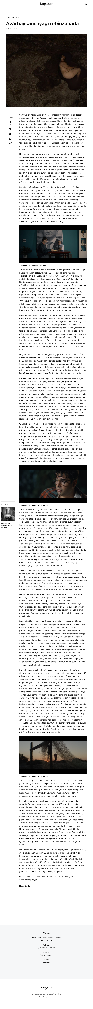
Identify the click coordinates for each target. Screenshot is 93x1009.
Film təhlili (15, 17)
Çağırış (8, 17)
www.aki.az (46, 962)
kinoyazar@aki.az (46, 955)
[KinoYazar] (46, 4)
